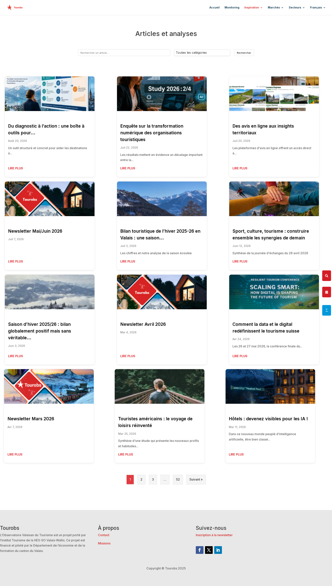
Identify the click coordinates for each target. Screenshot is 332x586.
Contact (103, 535)
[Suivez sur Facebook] (199, 550)
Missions (104, 543)
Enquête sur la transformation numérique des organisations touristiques (151, 132)
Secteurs (295, 7)
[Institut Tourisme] (326, 310)
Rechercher (244, 52)
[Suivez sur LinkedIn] (218, 550)
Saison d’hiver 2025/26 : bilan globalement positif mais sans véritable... (39, 331)
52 (178, 479)
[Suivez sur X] (209, 550)
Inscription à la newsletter (214, 535)
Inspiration (251, 7)
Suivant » (196, 479)
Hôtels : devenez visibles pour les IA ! (268, 418)
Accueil (214, 7)
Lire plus (15, 168)
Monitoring (232, 7)
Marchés (274, 7)
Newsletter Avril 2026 (143, 324)
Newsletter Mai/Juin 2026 (35, 231)
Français (316, 7)
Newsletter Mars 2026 (30, 418)
